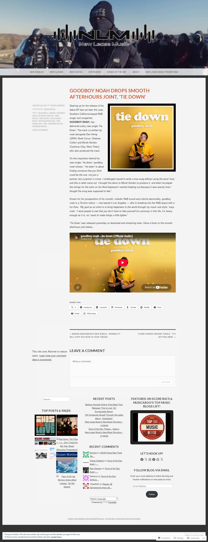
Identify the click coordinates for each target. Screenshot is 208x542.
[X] (146, 459)
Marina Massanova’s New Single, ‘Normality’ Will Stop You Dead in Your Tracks (95, 335)
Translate (112, 502)
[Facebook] (142, 459)
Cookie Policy (56, 537)
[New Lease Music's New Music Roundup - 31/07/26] (67, 426)
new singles (49, 109)
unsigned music (39, 126)
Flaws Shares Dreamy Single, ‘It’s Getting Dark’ (157, 335)
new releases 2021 (47, 120)
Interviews (95, 72)
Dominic (93, 452)
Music (35, 120)
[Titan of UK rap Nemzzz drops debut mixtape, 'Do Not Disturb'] (67, 482)
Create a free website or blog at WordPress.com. (86, 518)
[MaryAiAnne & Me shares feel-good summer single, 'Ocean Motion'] (66, 463)
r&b (45, 123)
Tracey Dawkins (57, 105)
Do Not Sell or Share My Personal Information (123, 518)
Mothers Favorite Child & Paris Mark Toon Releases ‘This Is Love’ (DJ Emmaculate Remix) (104, 408)
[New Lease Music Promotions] (45, 448)
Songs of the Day (116, 72)
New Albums (56, 72)
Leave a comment (40, 130)
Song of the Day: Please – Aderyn (104, 428)
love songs (55, 118)
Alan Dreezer (96, 468)
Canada (52, 113)
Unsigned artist (55, 123)
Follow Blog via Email (152, 470)
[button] (145, 433)
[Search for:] (56, 399)
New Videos (76, 72)
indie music (44, 118)
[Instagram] (150, 459)
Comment (165, 382)
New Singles (37, 72)
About (136, 72)
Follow (152, 494)
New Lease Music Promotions (162, 72)
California (43, 113)
